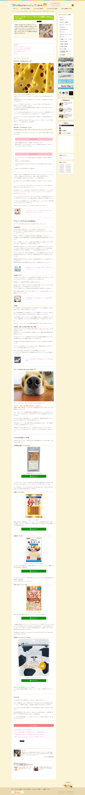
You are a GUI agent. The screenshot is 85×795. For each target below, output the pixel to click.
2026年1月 (69, 169)
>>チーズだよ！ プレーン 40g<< (34, 612)
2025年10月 (62, 172)
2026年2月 (62, 169)
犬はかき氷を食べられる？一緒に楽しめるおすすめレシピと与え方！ (25, 768)
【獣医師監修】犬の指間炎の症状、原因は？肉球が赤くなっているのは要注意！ (68, 116)
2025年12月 (62, 170)
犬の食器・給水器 (63, 46)
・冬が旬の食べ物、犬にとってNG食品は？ (23, 729)
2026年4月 (62, 167)
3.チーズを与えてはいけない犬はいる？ (22, 49)
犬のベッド (62, 31)
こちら (27, 763)
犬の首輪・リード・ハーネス (66, 39)
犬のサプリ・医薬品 (64, 22)
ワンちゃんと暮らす (27, 789)
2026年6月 (62, 166)
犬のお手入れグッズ (64, 29)
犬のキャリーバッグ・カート (66, 34)
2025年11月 (69, 170)
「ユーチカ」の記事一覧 (48, 756)
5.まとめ (16, 53)
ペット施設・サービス (45, 789)
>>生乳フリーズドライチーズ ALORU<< (33, 677)
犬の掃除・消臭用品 (64, 44)
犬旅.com (61, 157)
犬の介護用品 (62, 54)
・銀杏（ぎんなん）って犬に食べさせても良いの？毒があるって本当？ (29, 736)
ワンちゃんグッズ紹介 (19, 11)
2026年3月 (69, 167)
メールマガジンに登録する (66, 133)
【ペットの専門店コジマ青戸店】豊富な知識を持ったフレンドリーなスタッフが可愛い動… (68, 110)
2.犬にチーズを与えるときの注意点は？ (22, 48)
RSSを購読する (64, 130)
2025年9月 (69, 172)
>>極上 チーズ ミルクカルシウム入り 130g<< (33, 563)
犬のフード (62, 17)
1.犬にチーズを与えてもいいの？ (21, 46)
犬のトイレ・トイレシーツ (65, 24)
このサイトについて (70, 791)
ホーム (12, 11)
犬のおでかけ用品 (63, 41)
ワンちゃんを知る (18, 789)
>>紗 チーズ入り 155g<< (34, 519)
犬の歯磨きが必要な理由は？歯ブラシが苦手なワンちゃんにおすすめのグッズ (45, 768)
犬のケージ (62, 36)
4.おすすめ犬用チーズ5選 (19, 51)
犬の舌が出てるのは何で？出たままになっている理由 (68, 103)
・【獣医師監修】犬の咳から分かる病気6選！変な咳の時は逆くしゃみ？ (29, 734)
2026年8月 (62, 164)
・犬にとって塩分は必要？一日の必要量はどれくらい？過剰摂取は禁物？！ (29, 731)
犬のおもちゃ (62, 27)
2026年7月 (69, 164)
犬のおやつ (26, 11)
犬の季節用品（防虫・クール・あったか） (65, 52)
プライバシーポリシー (62, 791)
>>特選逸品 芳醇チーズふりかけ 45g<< (34, 473)
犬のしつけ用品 (63, 48)
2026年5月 (69, 166)
